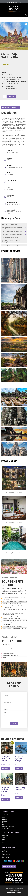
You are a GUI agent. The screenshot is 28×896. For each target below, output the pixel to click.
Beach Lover (5, 853)
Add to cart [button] (5, 768)
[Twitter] (20, 2)
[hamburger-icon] (3, 13)
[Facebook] (9, 2)
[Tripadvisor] (13, 2)
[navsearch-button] (26, 15)
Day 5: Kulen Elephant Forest (10, 237)
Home (3, 19)
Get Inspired (9, 19)
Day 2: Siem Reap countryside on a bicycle (12, 228)
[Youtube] (11, 2)
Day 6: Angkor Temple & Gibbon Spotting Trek (11, 241)
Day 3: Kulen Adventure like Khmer (12, 231)
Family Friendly (5, 857)
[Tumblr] (18, 2)
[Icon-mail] (7, 2)
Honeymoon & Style (6, 850)
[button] (25, 24)
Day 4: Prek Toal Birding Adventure (12, 234)
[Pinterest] (17, 2)
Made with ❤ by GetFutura (14, 890)
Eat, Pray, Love (5, 856)
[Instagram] (15, 2)
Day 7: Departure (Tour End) (10, 245)
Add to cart (11, 96)
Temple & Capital (6, 854)
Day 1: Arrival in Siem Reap (9, 224)
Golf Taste (4, 851)
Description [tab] (5, 107)
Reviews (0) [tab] (15, 107)
